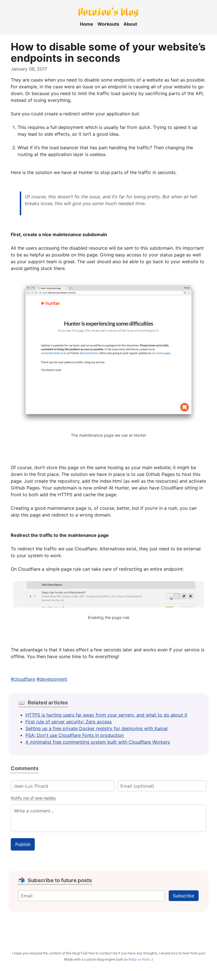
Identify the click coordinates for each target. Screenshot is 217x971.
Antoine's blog (108, 11)
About (130, 24)
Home (86, 24)
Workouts (108, 24)
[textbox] (108, 818)
